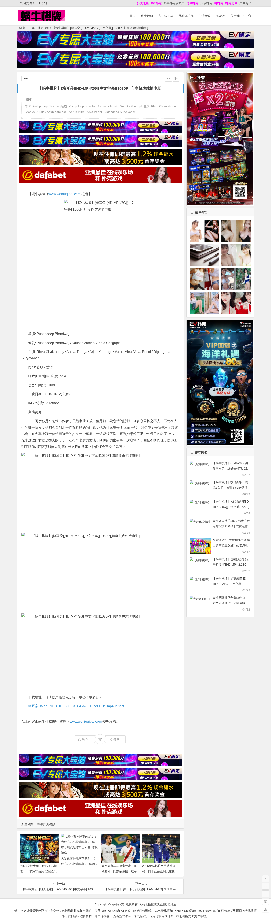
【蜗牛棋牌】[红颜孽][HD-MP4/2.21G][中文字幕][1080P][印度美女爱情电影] (230, 584)
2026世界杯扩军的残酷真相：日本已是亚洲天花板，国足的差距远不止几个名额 (160, 871)
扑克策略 (205, 16)
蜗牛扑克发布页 (174, 3)
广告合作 (245, 3)
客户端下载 (165, 16)
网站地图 (145, 904)
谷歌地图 (171, 904)
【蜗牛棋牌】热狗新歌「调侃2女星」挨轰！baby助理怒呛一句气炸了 (230, 488)
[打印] (168, 79)
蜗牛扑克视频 (40, 28)
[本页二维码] (265, 909)
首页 (133, 16)
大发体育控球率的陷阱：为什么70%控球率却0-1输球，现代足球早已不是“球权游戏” (80, 864)
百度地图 (158, 904)
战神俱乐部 (186, 16)
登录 (45, 3)
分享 (116, 739)
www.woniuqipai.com (64, 194)
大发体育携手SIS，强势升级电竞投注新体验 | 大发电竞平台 (231, 526)
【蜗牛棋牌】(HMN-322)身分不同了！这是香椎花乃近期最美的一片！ (230, 468)
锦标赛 (220, 16)
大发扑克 (206, 3)
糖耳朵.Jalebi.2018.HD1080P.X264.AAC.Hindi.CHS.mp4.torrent (76, 706)
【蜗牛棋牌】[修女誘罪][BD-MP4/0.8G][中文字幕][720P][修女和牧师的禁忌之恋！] (231, 507)
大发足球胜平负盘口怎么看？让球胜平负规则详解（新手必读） (229, 603)
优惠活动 (147, 16)
